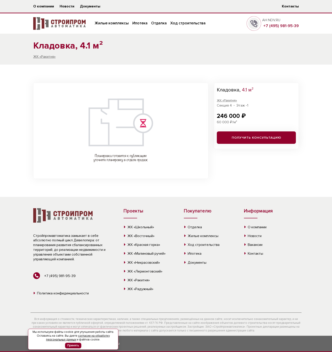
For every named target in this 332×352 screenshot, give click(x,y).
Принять (73, 345)
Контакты (290, 6)
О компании (43, 6)
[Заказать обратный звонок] (254, 23)
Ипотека (139, 23)
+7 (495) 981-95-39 (280, 25)
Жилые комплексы (112, 23)
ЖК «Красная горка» (143, 244)
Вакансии (254, 244)
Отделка (159, 23)
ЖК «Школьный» (140, 227)
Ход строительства (188, 23)
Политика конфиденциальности (62, 293)
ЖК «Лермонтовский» (144, 271)
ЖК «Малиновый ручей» (146, 253)
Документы (90, 6)
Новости (67, 6)
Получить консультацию (256, 138)
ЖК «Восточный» (140, 236)
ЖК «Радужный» (139, 289)
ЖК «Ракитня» (44, 56)
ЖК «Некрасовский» (143, 262)
